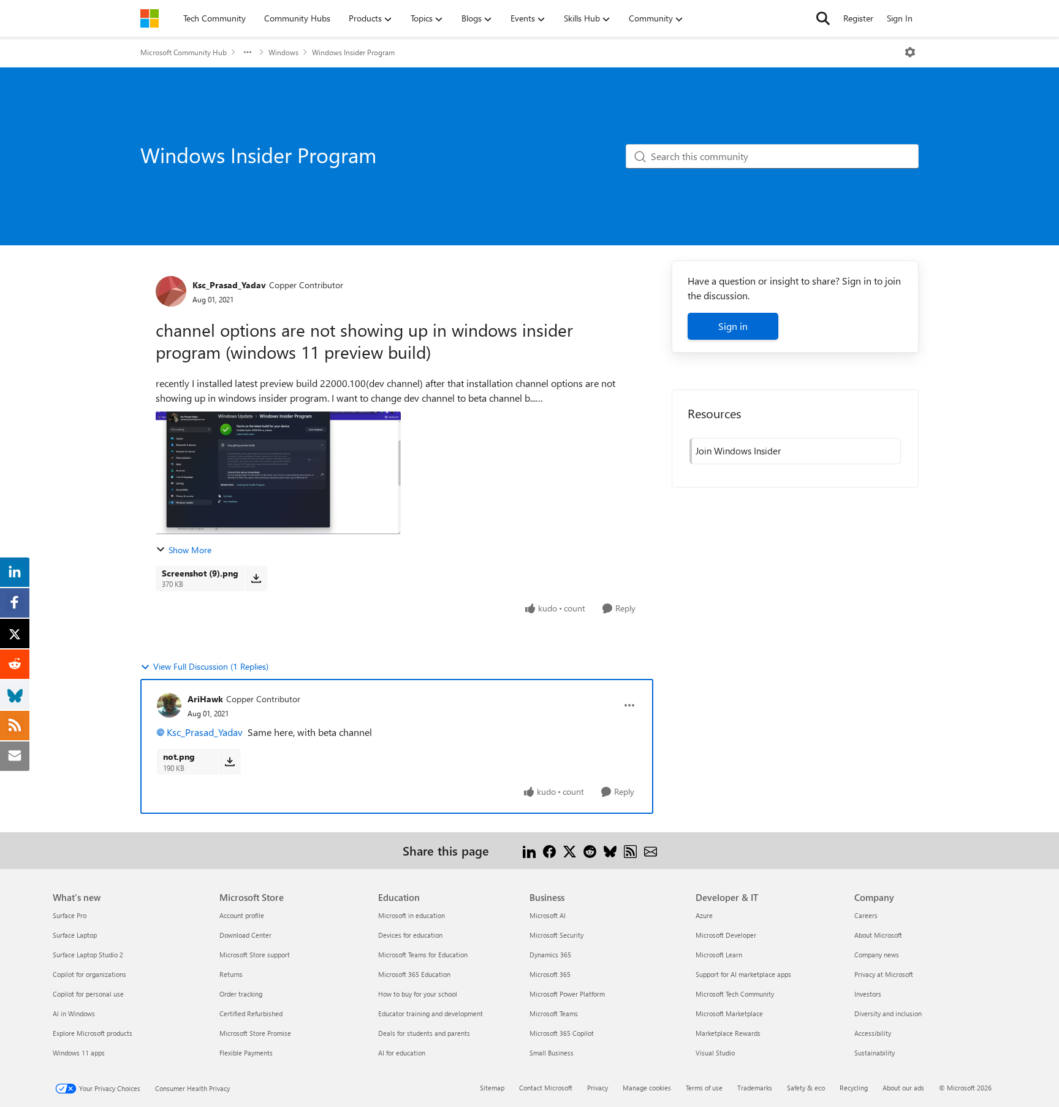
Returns (231, 974)
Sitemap (492, 1087)
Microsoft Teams (554, 1013)
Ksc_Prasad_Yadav (229, 285)
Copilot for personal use (88, 993)
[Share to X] (569, 850)
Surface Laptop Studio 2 (88, 954)
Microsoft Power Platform (567, 993)
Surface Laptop (75, 935)
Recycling (854, 1087)
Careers (866, 915)
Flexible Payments (246, 1052)
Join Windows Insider (738, 451)
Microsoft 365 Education (414, 974)
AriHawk (205, 699)
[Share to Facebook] (549, 850)
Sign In (900, 18)
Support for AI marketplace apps (743, 974)
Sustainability (874, 1052)
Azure (704, 915)
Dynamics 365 (550, 954)
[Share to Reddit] (589, 850)
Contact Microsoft (545, 1087)
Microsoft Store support (254, 954)
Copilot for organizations (89, 974)
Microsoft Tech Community (735, 993)
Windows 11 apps (79, 1052)
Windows (283, 52)
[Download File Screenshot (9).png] (256, 578)
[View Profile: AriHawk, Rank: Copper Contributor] (169, 705)
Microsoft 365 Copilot (562, 1033)
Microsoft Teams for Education (423, 954)
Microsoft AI (548, 915)
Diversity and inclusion (888, 1013)
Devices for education (410, 935)
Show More (190, 550)
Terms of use (704, 1087)
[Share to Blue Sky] (610, 850)
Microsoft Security (556, 935)
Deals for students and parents (424, 1033)
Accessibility (872, 1033)
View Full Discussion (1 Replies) (210, 666)
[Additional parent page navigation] (247, 52)
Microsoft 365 (550, 974)
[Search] (823, 18)
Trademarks (754, 1087)
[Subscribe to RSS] (630, 850)
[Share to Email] (650, 850)
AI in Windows (74, 1013)
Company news (876, 954)
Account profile (241, 915)
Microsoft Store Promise (255, 1033)
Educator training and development (430, 1013)
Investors (867, 993)
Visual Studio (715, 1052)
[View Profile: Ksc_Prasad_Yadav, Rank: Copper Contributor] (171, 291)
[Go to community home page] (149, 18)
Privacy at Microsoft (883, 974)
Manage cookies (647, 1087)
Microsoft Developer (726, 935)
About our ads (903, 1087)
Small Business (552, 1052)
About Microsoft (878, 935)
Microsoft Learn (719, 954)
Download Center (245, 935)
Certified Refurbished (251, 1013)
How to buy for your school (417, 993)
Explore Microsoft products (92, 1033)
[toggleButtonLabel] (910, 52)
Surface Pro (69, 915)
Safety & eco (806, 1087)
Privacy (597, 1087)
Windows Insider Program (353, 52)
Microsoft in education (411, 915)
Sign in (733, 326)
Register (858, 18)
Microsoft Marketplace (729, 1013)
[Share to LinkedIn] (529, 850)
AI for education (401, 1052)
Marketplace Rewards (728, 1033)
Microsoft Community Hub (183, 52)
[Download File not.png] (229, 762)
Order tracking (240, 993)
